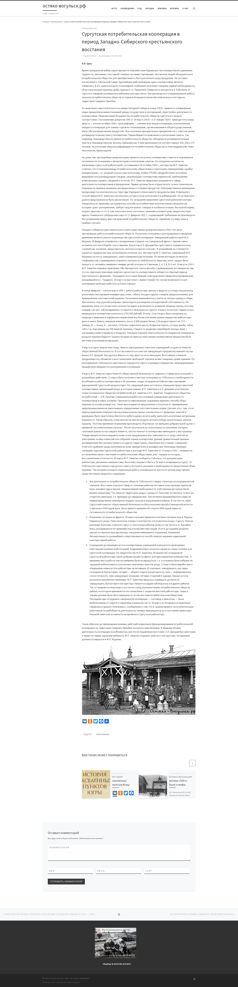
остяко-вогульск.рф (59, 978)
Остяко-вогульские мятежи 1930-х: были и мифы (180, 780)
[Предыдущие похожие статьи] (186, 763)
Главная (46, 21)
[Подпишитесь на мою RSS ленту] (194, 979)
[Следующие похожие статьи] (192, 763)
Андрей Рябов (89, 56)
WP (54, 982)
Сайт (148, 871)
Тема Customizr (74, 982)
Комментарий (59, 847)
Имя (52, 871)
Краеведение (57, 21)
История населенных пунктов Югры (121, 780)
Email (101, 871)
